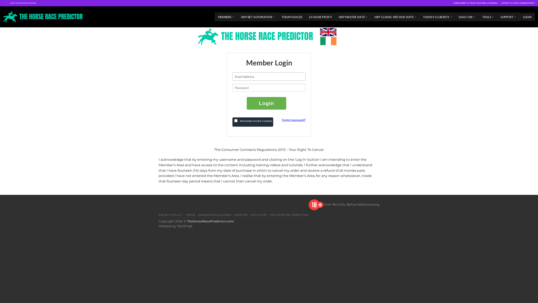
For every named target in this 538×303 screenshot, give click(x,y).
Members (225, 17)
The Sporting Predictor (289, 215)
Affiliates (259, 215)
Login (527, 17)
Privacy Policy (171, 215)
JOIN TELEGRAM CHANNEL (23, 3)
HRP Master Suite (352, 17)
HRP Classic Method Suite (394, 17)
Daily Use (466, 17)
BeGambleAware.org (363, 204)
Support (507, 17)
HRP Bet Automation (256, 17)
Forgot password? (294, 120)
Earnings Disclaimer (214, 215)
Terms (190, 215)
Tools (486, 17)
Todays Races (292, 17)
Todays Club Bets (436, 17)
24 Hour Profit (320, 17)
